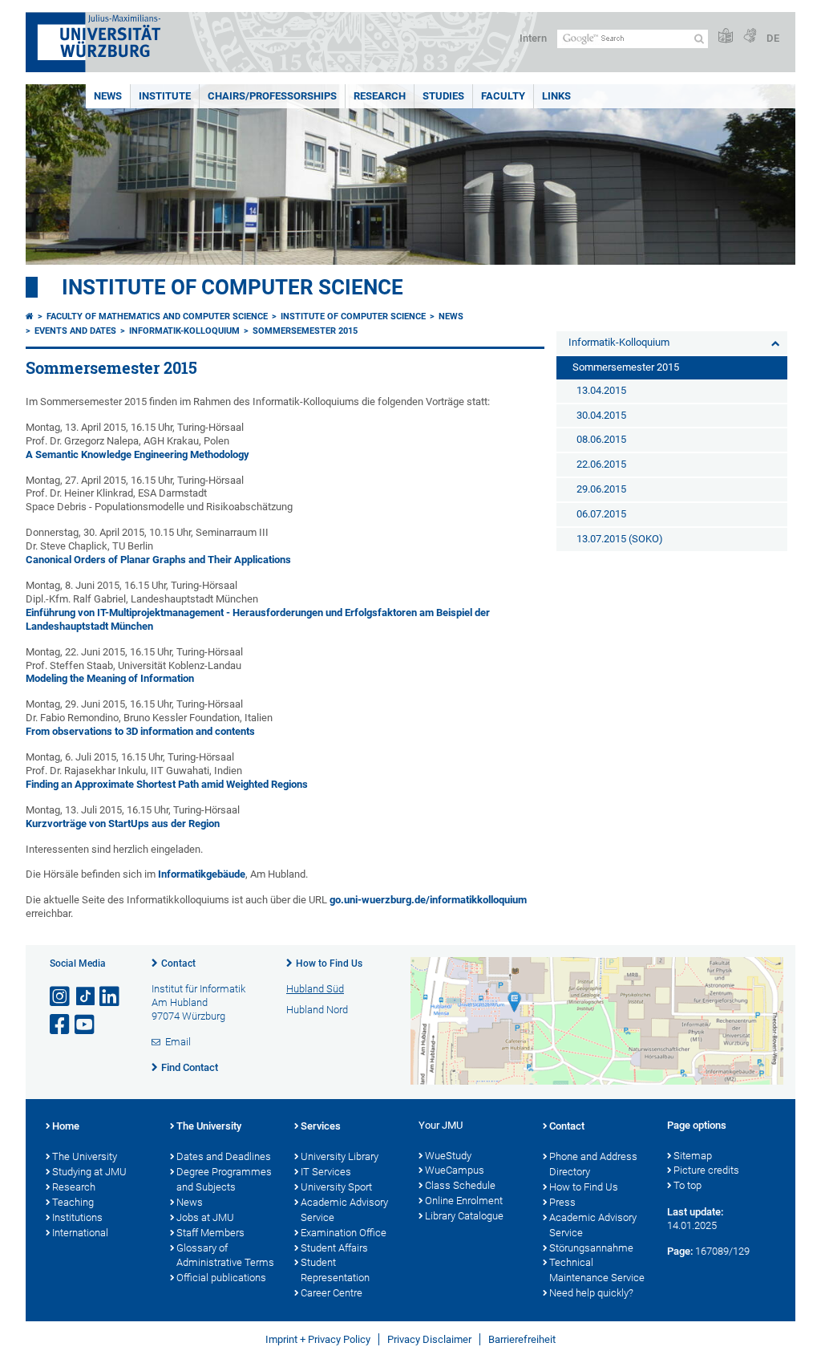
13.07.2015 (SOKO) (619, 539)
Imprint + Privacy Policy (317, 1339)
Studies (443, 96)
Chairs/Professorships (272, 96)
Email (178, 1042)
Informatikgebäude (201, 874)
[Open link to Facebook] (61, 1025)
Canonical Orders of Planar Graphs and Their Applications (158, 560)
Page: (680, 1251)
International (80, 1233)
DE (772, 38)
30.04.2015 (601, 415)
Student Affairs (334, 1248)
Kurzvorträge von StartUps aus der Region (123, 823)
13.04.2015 (601, 390)
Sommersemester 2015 (305, 331)
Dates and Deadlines (223, 1156)
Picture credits (706, 1170)
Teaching (73, 1202)
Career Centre (331, 1293)
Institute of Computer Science (232, 287)
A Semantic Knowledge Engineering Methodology (137, 454)
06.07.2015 (601, 514)
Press (562, 1202)
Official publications (221, 1278)
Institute (165, 96)
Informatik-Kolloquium (184, 331)
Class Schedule (460, 1185)
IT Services (326, 1172)
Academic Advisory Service (344, 1209)
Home (65, 1126)
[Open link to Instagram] (61, 997)
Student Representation (335, 1270)
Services (321, 1126)
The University (84, 1156)
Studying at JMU (89, 1172)
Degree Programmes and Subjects (224, 1179)
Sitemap (692, 1156)
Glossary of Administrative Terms (225, 1255)
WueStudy (448, 1156)
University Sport (336, 1187)
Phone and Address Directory (593, 1164)
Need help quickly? (591, 1293)
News (108, 96)
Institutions (77, 1217)
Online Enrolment (464, 1201)
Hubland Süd (315, 989)
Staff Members (210, 1233)
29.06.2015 (601, 489)
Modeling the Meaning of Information (110, 678)
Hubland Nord (317, 1010)
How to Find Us (329, 963)
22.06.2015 (601, 464)
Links (556, 96)
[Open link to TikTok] (86, 997)
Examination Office (343, 1233)
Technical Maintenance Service (597, 1270)
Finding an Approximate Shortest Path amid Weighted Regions (167, 784)
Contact (178, 963)
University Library (339, 1156)
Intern (533, 38)
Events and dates (75, 331)
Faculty (503, 96)
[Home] (30, 316)
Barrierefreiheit (522, 1339)
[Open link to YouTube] (86, 1025)
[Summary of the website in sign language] (749, 36)
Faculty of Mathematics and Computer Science (157, 316)
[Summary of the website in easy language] (725, 36)
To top (687, 1185)
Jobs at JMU (205, 1217)
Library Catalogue (464, 1216)
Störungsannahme (591, 1248)
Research (380, 96)
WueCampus (454, 1170)
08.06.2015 (601, 439)
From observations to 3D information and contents (140, 731)
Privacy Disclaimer (429, 1339)
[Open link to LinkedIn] (110, 997)
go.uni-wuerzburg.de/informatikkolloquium (428, 900)
